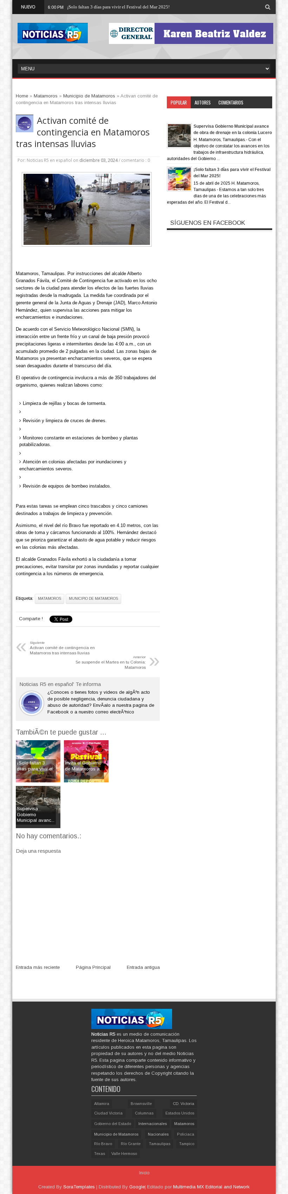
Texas (99, 1153)
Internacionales (152, 1124)
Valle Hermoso (124, 1153)
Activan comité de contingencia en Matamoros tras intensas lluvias (83, 132)
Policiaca (185, 1134)
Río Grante (130, 1144)
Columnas (144, 1113)
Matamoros (49, 599)
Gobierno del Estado (112, 1124)
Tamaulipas (159, 1144)
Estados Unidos (179, 1113)
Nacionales (158, 1134)
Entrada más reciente (38, 967)
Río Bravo (103, 1144)
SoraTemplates (79, 1186)
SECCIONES (180, 114)
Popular (179, 102)
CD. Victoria (183, 1103)
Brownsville (141, 1103)
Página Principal (93, 967)
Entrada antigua (143, 967)
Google (137, 1186)
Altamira (101, 1103)
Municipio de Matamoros (93, 599)
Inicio (144, 1172)
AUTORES (203, 102)
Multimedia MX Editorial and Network (211, 1186)
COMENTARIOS (230, 102)
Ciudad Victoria (108, 1113)
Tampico (186, 1144)
